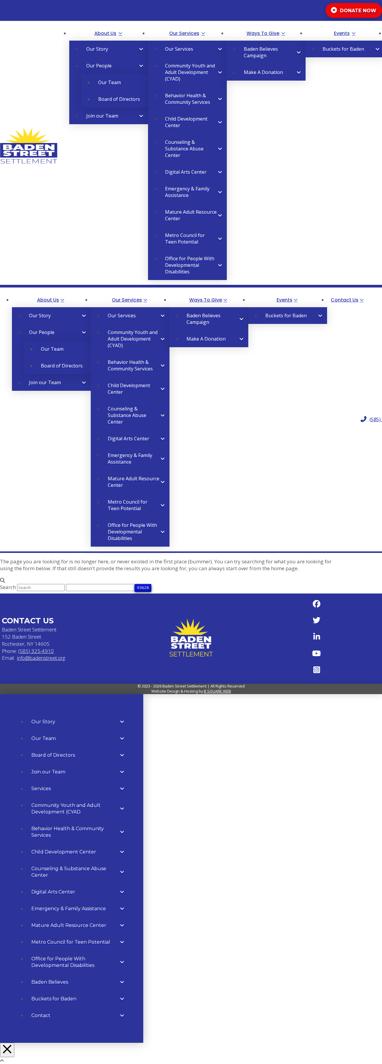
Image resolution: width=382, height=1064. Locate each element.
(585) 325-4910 (36, 651)
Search (8, 587)
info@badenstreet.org (41, 657)
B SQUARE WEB (217, 691)
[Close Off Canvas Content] (7, 1050)
